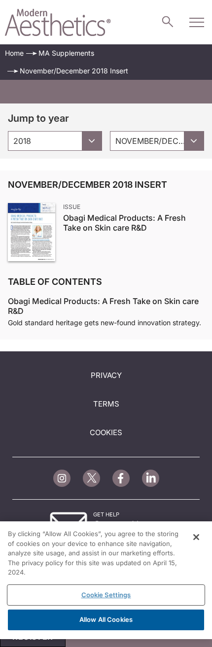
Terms (106, 404)
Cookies (106, 432)
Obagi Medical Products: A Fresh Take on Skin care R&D (124, 223)
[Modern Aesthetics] (58, 22)
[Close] (196, 537)
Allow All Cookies (106, 619)
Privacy (106, 375)
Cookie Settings (106, 595)
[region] (106, 580)
